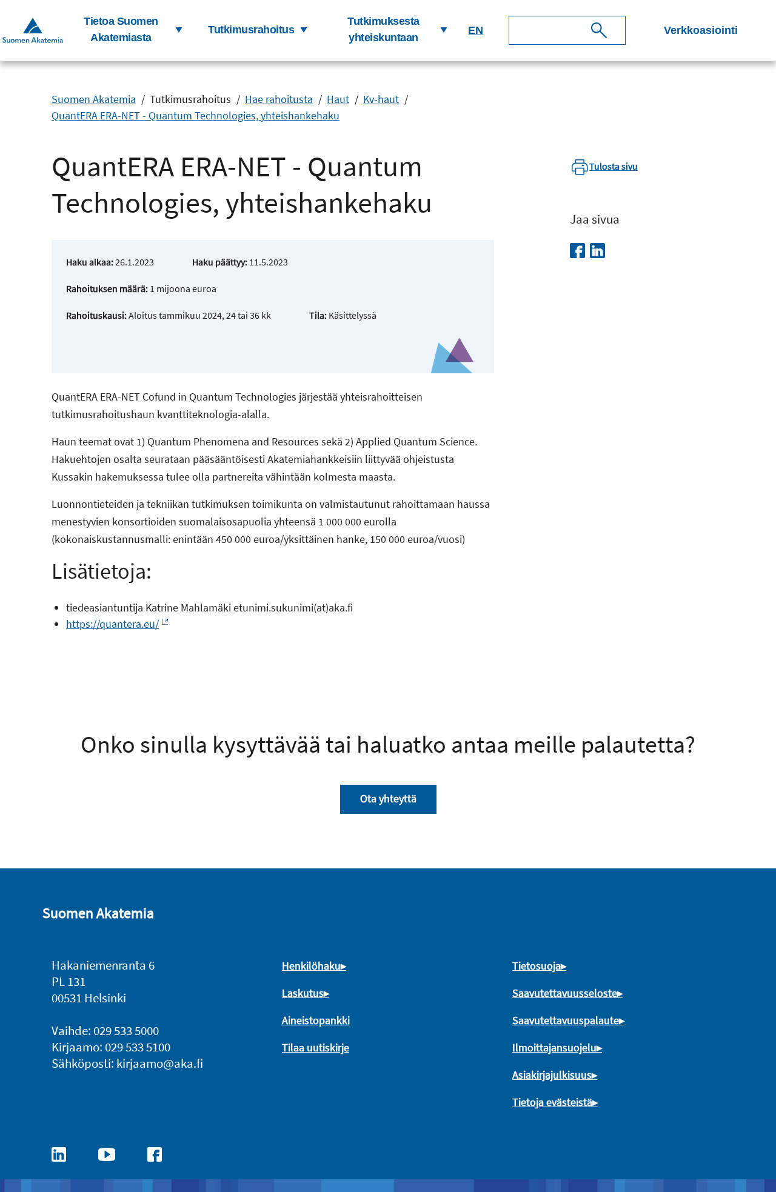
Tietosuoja (536, 966)
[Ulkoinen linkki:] (65, 1153)
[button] (126, 30)
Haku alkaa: (89, 262)
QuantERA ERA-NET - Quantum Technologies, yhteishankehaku (196, 115)
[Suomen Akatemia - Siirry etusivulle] (32, 30)
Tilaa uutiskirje (315, 1047)
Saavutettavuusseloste (564, 993)
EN (475, 30)
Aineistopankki (316, 1020)
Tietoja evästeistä (552, 1102)
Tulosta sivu (613, 166)
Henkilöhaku (311, 966)
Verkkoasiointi (701, 30)
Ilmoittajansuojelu (554, 1047)
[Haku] (599, 30)
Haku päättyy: (219, 262)
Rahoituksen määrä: (107, 288)
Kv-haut (381, 99)
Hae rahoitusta (279, 99)
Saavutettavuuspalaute (565, 1020)
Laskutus (303, 993)
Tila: (318, 315)
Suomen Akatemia (94, 99)
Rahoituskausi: (96, 315)
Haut (338, 99)
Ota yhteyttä (388, 798)
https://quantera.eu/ (112, 624)
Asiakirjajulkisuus (552, 1075)
